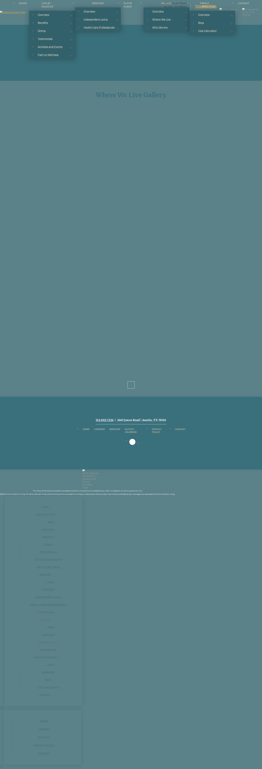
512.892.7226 (104, 420)
